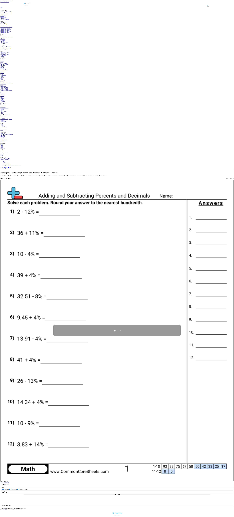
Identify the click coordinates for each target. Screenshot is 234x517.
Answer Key (14, 489)
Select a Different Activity (6, 178)
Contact (8, 509)
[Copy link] (10, 167)
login (1, 7)
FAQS (6, 509)
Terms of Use (2, 509)
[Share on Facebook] (4, 167)
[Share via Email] (8, 167)
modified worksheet (24, 489)
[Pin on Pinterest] (5, 167)
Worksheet (7, 489)
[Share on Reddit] (7, 167)
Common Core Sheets (4, 2)
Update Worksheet (117, 494)
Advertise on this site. (117, 515)
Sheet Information (229, 178)
